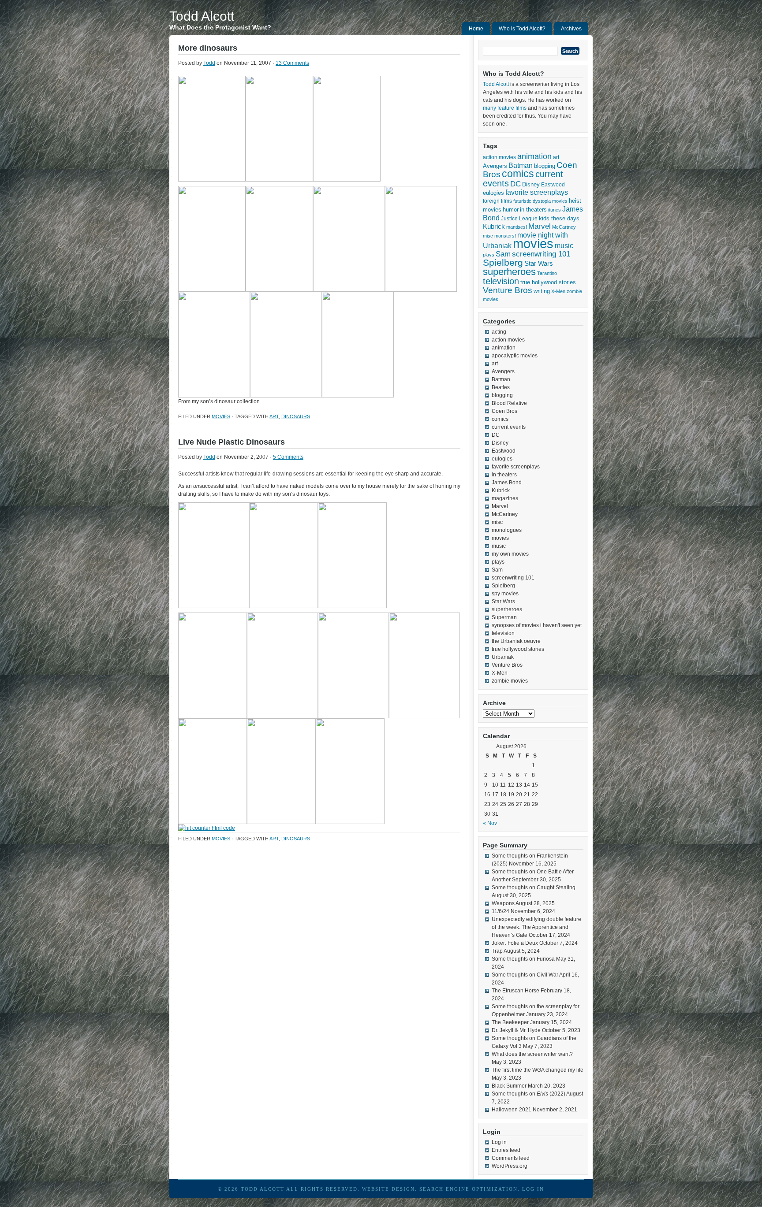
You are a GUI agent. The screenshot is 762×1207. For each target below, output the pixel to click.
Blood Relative (509, 403)
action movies (499, 157)
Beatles (501, 387)
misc (488, 235)
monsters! (505, 235)
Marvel (539, 226)
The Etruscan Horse (515, 991)
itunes (554, 209)
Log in (499, 1142)
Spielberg (503, 262)
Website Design (388, 1189)
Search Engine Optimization (468, 1189)
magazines (505, 498)
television (501, 281)
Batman (520, 165)
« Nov (490, 823)
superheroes (509, 271)
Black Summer (509, 1086)
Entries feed (506, 1150)
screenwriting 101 (541, 254)
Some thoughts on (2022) (528, 1094)
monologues (507, 530)
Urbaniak (503, 657)
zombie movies (510, 681)
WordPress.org (509, 1166)
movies (221, 416)
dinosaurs (295, 416)
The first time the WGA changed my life (537, 1070)
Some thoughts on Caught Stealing (533, 887)
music (564, 245)
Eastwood (553, 185)
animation (534, 156)
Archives (571, 29)
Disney (531, 184)
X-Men (558, 291)
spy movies (505, 594)
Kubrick (494, 226)
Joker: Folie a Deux (515, 943)
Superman (504, 617)
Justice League (519, 218)
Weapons (503, 903)
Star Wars (538, 263)
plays (488, 254)
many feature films (505, 108)
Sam (503, 254)
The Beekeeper (510, 1022)
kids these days (559, 218)
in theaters (533, 209)
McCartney (564, 227)
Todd (209, 63)
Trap (497, 951)
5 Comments (288, 457)
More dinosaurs (207, 48)
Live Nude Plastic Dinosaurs (231, 442)
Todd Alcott (201, 16)
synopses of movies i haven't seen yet (537, 625)
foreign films (497, 201)
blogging (544, 166)
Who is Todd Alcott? (522, 29)
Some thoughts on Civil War (525, 975)
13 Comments (292, 63)
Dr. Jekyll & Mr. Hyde (516, 1030)
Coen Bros (504, 411)
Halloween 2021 (511, 1110)
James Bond (507, 482)
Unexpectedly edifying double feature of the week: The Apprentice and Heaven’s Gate (536, 927)
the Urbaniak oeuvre (516, 641)
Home (476, 29)
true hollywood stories (548, 282)
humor (511, 209)
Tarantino (547, 273)
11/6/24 (500, 911)
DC (515, 183)
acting (499, 332)
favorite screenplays (536, 192)
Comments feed (511, 1158)
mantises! (516, 227)
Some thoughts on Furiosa (523, 959)
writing (542, 291)
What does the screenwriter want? (532, 1054)
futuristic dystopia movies (540, 201)
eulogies (493, 192)
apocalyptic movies (515, 356)
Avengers (495, 166)
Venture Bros (507, 290)
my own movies (510, 554)
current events (509, 427)
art (274, 416)
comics (518, 173)
